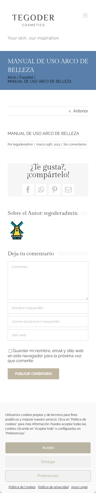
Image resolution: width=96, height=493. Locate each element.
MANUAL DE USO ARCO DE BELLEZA (43, 133)
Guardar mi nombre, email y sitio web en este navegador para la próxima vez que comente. (45, 355)
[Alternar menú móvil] (85, 15)
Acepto (48, 447)
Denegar (48, 461)
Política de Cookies (22, 487)
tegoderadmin (23, 144)
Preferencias (48, 476)
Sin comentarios (75, 144)
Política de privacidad (53, 487)
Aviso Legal (79, 487)
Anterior (80, 111)
